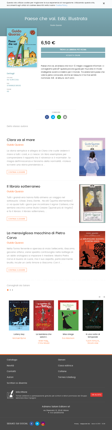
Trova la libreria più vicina (73, 50)
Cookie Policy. (62, 5)
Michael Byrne (19, 338)
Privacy (76, 423)
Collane (62, 371)
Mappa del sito (85, 423)
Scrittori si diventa (17, 383)
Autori (10, 377)
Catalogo (12, 360)
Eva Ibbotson (68, 338)
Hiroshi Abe (93, 343)
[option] (19, 320)
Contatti (11, 371)
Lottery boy (19, 334)
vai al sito (96, 395)
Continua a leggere (16, 172)
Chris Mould (43, 343)
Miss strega (68, 334)
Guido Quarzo (56, 25)
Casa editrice (65, 366)
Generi (61, 360)
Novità (10, 366)
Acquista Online (73, 55)
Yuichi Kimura (92, 341)
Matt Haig (43, 341)
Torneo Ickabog (67, 377)
